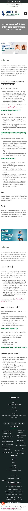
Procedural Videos (14, 468)
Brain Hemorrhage (21, 435)
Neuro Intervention (20, 445)
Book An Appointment (14, 478)
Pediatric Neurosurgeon (21, 439)
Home (7, 29)
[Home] (10, 13)
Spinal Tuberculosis (20, 451)
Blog (14, 473)
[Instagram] (17, 1)
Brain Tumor (20, 453)
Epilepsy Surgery (7, 431)
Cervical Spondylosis (7, 436)
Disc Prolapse (21, 443)
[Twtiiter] (8, 1)
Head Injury (7, 449)
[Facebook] (10, 1)
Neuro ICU (21, 448)
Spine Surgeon (7, 439)
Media (14, 465)
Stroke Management (7, 442)
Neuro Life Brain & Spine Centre (10, 507)
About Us (14, 462)
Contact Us (14, 476)
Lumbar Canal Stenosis (20, 432)
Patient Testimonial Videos (14, 470)
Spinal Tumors (7, 434)
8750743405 (15, 6)
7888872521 (17, 404)
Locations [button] (3, 480)
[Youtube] (13, 1)
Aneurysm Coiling (7, 447)
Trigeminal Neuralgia (7, 444)
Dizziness (13, 29)
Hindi (21, 29)
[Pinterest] (20, 1)
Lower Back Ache (7, 452)
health (17, 29)
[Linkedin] (15, 1)
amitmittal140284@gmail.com (15, 4)
